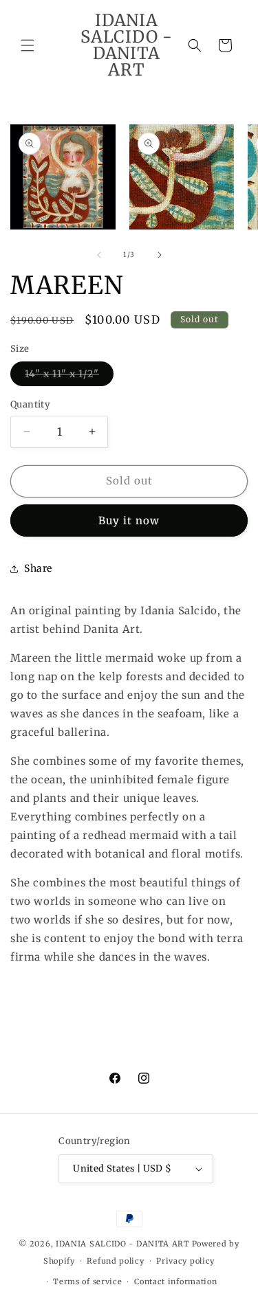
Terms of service (87, 1281)
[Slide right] (159, 255)
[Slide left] (99, 255)
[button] (27, 45)
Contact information (175, 1281)
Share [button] (38, 568)
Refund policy (115, 1261)
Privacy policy (185, 1261)
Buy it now (129, 520)
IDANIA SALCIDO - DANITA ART (123, 1244)
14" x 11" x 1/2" (69, 376)
